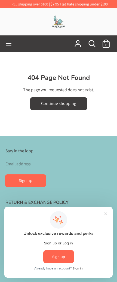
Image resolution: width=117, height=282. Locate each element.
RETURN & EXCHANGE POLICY (37, 202)
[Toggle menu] (8, 43)
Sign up (25, 180)
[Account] (77, 41)
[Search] (92, 41)
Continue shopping (58, 103)
